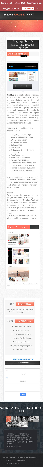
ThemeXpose (21, 457)
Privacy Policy (21, 460)
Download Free (24, 304)
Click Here (28, 8)
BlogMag (10, 95)
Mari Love (10, 446)
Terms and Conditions (12, 463)
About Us (8, 460)
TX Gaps (18, 446)
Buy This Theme (24, 321)
